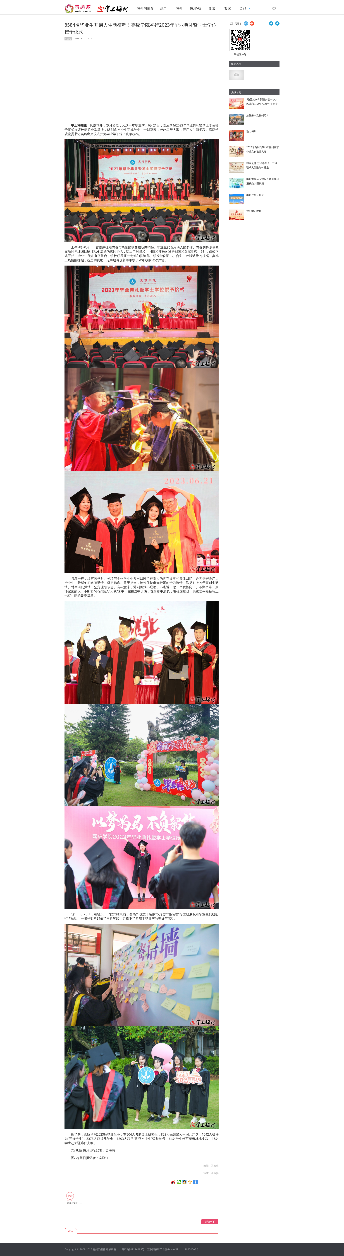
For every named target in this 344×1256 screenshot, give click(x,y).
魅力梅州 (251, 131)
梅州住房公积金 (255, 195)
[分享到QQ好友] (184, 1182)
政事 (163, 8)
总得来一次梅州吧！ (257, 115)
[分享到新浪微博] (173, 1182)
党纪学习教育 (253, 211)
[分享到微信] (179, 1182)
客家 (227, 8)
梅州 (179, 8)
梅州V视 (195, 8)
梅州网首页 (145, 8)
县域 (211, 8)
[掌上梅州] (96, 8)
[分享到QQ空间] (190, 1182)
